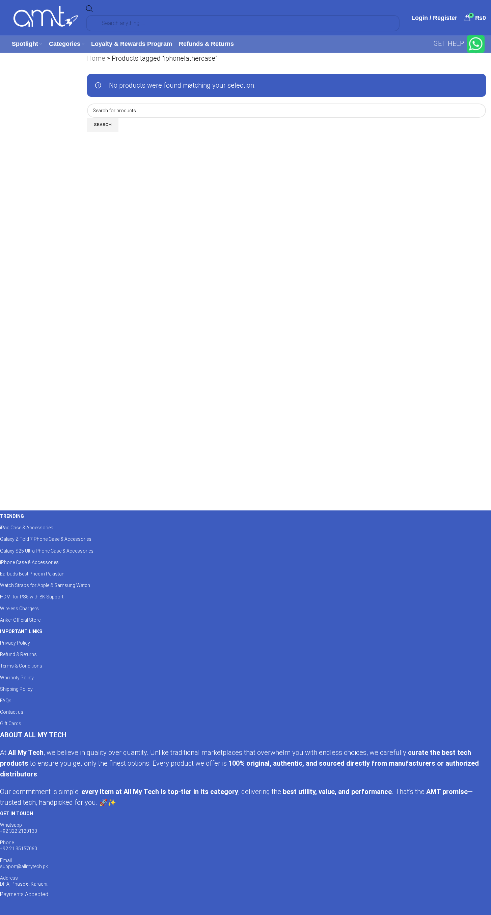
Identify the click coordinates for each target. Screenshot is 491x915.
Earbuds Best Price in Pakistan (32, 574)
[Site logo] (45, 17)
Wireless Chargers (19, 608)
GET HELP (449, 43)
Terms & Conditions (21, 666)
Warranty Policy (17, 677)
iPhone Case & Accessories (29, 562)
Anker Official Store (20, 620)
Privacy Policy (15, 643)
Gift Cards (10, 723)
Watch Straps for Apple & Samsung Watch (45, 585)
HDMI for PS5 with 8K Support (31, 596)
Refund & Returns (18, 654)
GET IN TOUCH (16, 813)
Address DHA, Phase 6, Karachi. (24, 881)
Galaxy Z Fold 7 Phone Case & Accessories (45, 539)
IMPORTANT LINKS (21, 631)
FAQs (5, 700)
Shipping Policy (16, 689)
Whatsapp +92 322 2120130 (18, 828)
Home (96, 58)
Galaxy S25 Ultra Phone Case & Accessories (46, 551)
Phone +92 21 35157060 (18, 845)
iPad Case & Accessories (26, 527)
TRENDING (12, 516)
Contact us (11, 712)
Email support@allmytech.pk (24, 863)
